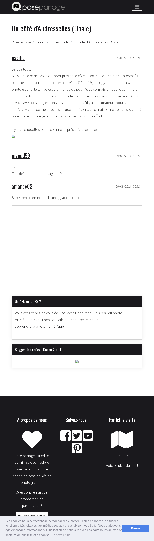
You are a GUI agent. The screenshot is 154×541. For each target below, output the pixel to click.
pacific (18, 58)
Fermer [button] (135, 528)
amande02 (22, 186)
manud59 (21, 155)
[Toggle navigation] (137, 7)
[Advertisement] (77, 248)
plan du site (127, 465)
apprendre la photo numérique (39, 326)
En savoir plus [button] (60, 535)
